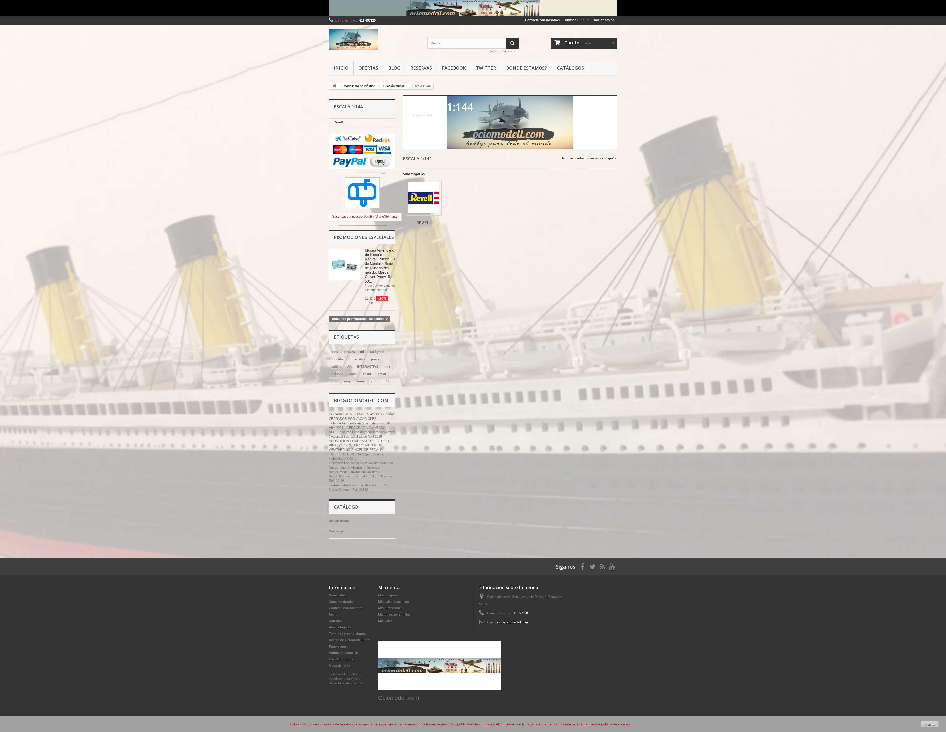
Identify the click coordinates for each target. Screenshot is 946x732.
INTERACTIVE (368, 366)
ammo (360, 381)
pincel (375, 359)
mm (387, 366)
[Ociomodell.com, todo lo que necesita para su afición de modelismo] (473, 8)
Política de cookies (343, 653)
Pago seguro (338, 646)
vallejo (336, 366)
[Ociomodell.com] (374, 39)
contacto (491, 51)
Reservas (421, 68)
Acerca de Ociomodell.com (349, 640)
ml (362, 352)
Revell (338, 122)
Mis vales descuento (393, 602)
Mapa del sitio (339, 666)
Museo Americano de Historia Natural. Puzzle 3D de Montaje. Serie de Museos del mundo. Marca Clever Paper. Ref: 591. (380, 265)
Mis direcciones (390, 608)
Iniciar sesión (604, 20)
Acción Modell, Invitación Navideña (354, 472)
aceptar (929, 724)
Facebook (454, 68)
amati (382, 374)
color (353, 374)
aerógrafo (377, 352)
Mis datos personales (394, 614)
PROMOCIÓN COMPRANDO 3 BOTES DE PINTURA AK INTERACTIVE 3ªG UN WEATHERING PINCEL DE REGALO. (360, 445)
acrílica (359, 359)
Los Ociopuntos (341, 659)
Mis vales (385, 621)
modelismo (340, 359)
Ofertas (368, 68)
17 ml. (367, 374)
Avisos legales (340, 627)
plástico (337, 374)
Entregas (335, 621)
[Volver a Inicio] (334, 86)
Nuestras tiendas (341, 602)
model (375, 381)
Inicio (341, 68)
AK (349, 366)
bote (334, 352)
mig (347, 381)
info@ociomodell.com (512, 622)
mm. (334, 381)
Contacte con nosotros (542, 20)
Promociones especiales (364, 237)
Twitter (486, 68)
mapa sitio (508, 51)
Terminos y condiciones (347, 634)
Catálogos (570, 68)
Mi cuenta (389, 587)
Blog (394, 68)
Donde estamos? (526, 68)
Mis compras (388, 595)
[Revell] (424, 198)
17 (387, 381)
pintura (349, 352)
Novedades (337, 595)
